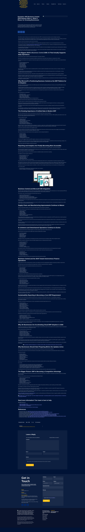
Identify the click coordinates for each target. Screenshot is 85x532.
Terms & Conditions (51, 497)
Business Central (38, 52)
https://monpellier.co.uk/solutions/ (25, 405)
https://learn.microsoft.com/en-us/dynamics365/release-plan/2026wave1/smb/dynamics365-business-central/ (48, 416)
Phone (44, 481)
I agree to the (49, 497)
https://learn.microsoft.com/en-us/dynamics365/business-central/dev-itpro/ (46, 413)
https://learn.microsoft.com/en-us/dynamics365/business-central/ (41, 412)
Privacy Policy (44, 518)
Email (44, 451)
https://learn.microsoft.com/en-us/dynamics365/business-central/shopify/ (44, 414)
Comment (28, 439)
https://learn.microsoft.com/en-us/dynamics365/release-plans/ (38, 411)
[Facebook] (19, 32)
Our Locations (44, 515)
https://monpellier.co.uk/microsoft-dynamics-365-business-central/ (31, 404)
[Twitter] (21, 32)
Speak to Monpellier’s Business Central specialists (26, 393)
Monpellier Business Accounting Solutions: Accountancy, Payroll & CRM (46, 511)
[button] (67, 4)
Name (27, 451)
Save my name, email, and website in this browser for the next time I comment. (39, 461)
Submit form (46, 500)
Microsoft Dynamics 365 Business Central (35, 44)
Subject (55, 481)
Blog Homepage (45, 514)
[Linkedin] (24, 32)
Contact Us (44, 519)
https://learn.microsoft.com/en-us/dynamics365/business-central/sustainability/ (43, 415)
